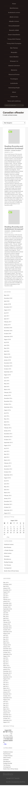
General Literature (14, 65)
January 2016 (7, 360)
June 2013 (6, 451)
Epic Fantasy (14, 48)
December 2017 (8, 307)
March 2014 (7, 425)
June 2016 (6, 345)
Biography (14, 52)
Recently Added (14, 30)
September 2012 (8, 475)
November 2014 (8, 401)
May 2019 (6, 295)
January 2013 (7, 466)
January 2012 (7, 498)
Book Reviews (14, 8)
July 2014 (6, 413)
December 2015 (8, 363)
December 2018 (8, 298)
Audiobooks (14, 83)
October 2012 (7, 472)
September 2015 (8, 372)
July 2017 (6, 313)
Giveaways (7, 150)
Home (14, 3)
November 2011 (8, 504)
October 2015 (7, 369)
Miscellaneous (7, 559)
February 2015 (7, 392)
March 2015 (7, 389)
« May (7, 537)
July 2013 (6, 448)
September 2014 (8, 407)
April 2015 (6, 386)
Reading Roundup (16, 150)
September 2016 (8, 336)
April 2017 (6, 319)
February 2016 (7, 357)
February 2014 (7, 428)
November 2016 (8, 330)
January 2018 (7, 304)
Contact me (14, 96)
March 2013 (7, 460)
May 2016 (6, 348)
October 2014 (7, 404)
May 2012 (6, 487)
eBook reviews (14, 17)
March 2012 (7, 492)
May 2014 (6, 419)
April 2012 (6, 489)
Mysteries (14, 70)
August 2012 (7, 478)
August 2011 (7, 513)
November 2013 (8, 436)
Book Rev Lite (9, 782)
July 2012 (6, 481)
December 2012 (8, 469)
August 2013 (7, 445)
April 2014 (6, 422)
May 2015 (6, 383)
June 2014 (6, 416)
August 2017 (7, 310)
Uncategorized (7, 568)
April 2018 (6, 301)
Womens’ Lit (14, 61)
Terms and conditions (14, 101)
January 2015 (7, 395)
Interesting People (14, 87)
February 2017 (7, 322)
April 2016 (6, 351)
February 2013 (7, 463)
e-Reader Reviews (8, 550)
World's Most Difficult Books (11, 571)
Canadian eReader (13, 112)
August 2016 (7, 339)
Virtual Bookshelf (14, 26)
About (14, 92)
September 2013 (8, 442)
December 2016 (8, 328)
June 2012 (6, 484)
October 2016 (7, 333)
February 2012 (7, 495)
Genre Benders (14, 56)
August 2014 (7, 410)
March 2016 (7, 354)
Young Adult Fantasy (14, 39)
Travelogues (14, 79)
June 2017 (6, 316)
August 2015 (7, 375)
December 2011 (8, 501)
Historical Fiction (14, 74)
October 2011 (7, 507)
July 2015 (6, 378)
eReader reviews (14, 21)
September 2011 (8, 510)
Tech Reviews (7, 565)
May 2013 (6, 454)
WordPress (22, 782)
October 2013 (7, 439)
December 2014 (8, 398)
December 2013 (8, 434)
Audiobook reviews (14, 12)
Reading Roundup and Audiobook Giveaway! (13, 147)
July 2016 (6, 342)
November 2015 (8, 366)
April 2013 (6, 457)
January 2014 (7, 431)
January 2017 (7, 325)
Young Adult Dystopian (14, 43)
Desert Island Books (14, 34)
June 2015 (6, 381)
